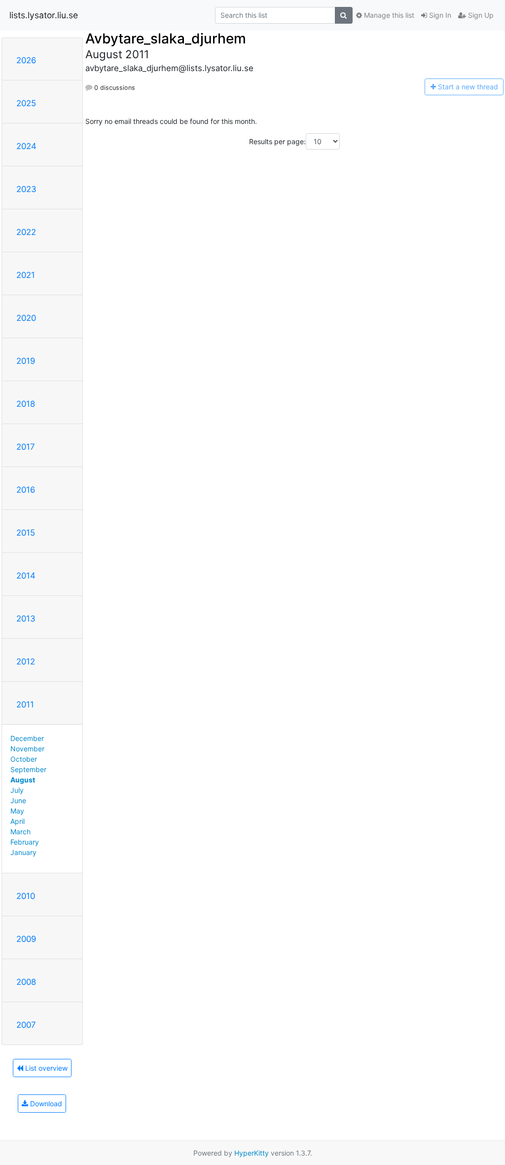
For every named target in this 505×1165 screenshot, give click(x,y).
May (17, 811)
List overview (45, 1068)
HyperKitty (251, 1153)
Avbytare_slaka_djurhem (165, 38)
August (22, 780)
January (23, 852)
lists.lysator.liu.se (43, 15)
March (20, 831)
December (27, 738)
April (17, 821)
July (17, 790)
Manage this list (388, 15)
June (18, 800)
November (27, 748)
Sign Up (480, 15)
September (28, 769)
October (23, 759)
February (24, 842)
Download (45, 1103)
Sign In (439, 15)
